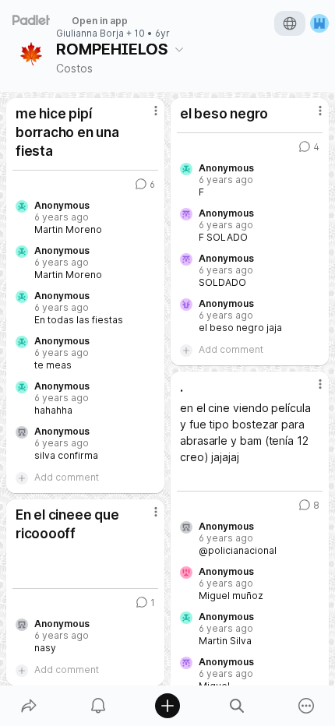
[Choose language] (289, 23)
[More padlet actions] (306, 705)
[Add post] (167, 705)
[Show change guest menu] (319, 23)
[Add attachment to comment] (21, 477)
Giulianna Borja (90, 33)
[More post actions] (145, 116)
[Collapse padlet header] (179, 49)
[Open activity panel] (97, 705)
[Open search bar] (237, 706)
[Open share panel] (28, 705)
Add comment (66, 477)
